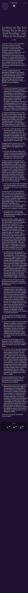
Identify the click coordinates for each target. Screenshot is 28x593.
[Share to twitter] (14, 427)
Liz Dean (14, 39)
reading (18, 77)
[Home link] (14, 4)
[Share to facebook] (7, 427)
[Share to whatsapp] (20, 427)
